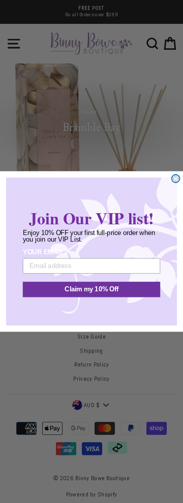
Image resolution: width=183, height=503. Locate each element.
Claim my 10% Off (91, 289)
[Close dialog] (176, 179)
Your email (43, 252)
